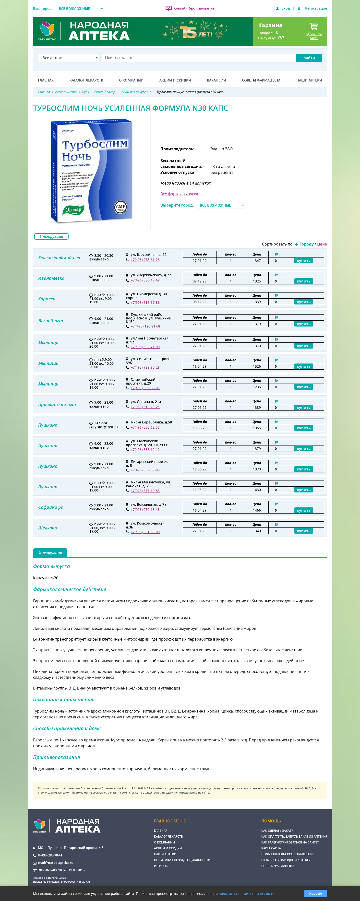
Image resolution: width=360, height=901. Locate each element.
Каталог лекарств (86, 80)
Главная (46, 80)
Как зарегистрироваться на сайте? (290, 842)
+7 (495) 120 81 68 (145, 326)
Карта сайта (271, 848)
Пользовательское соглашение (287, 854)
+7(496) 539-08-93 (145, 470)
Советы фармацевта (261, 80)
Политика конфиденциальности (182, 860)
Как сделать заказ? (277, 831)
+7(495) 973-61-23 (145, 259)
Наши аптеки (309, 80)
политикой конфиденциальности (247, 893)
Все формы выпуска (179, 194)
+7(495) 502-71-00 (145, 346)
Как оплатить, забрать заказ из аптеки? (294, 836)
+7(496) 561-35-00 (145, 531)
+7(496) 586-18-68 (145, 280)
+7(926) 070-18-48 (145, 509)
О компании (131, 80)
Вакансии (216, 80)
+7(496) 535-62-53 (145, 427)
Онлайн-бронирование (194, 8)
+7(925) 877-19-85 (145, 490)
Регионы (161, 866)
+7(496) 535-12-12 (145, 449)
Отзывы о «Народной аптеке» (286, 860)
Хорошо (315, 893)
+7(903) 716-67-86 (145, 302)
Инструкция (51, 236)
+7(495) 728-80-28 (145, 367)
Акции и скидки (175, 80)
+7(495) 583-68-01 (145, 388)
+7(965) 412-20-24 (145, 406)
